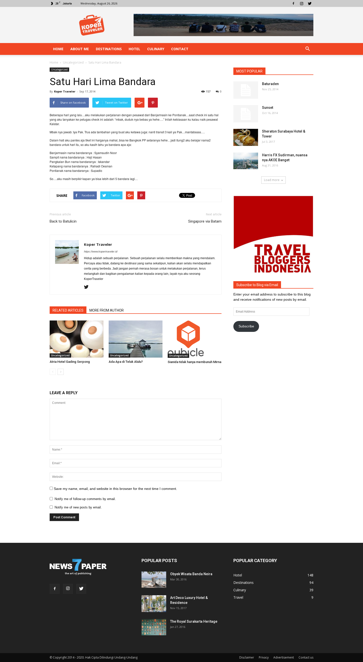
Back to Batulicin (63, 221)
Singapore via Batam (205, 221)
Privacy (264, 657)
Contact (179, 48)
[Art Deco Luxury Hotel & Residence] (153, 603)
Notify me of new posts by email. (78, 507)
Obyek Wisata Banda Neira (191, 574)
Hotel (134, 48)
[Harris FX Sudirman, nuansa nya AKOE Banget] (245, 161)
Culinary (155, 48)
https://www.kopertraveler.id (100, 251)
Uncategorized (59, 69)
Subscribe (246, 326)
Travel (238, 597)
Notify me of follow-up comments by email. (85, 499)
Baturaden (270, 84)
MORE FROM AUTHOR (106, 310)
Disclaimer (246, 657)
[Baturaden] (245, 90)
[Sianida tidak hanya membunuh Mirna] (195, 339)
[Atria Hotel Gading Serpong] (76, 339)
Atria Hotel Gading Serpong (70, 362)
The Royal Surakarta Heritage (193, 621)
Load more (272, 180)
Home (58, 48)
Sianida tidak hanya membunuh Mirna (194, 362)
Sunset (267, 108)
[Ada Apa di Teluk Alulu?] (135, 339)
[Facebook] (293, 3)
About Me (79, 48)
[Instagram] (301, 3)
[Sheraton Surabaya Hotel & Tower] (245, 137)
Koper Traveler (64, 91)
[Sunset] (245, 113)
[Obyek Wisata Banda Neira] (153, 579)
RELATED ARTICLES (68, 310)
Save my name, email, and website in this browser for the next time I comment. (115, 489)
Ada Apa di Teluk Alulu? (126, 362)
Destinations (109, 48)
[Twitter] (309, 3)
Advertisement (283, 657)
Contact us (306, 657)
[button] (307, 49)
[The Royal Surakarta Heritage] (153, 627)
